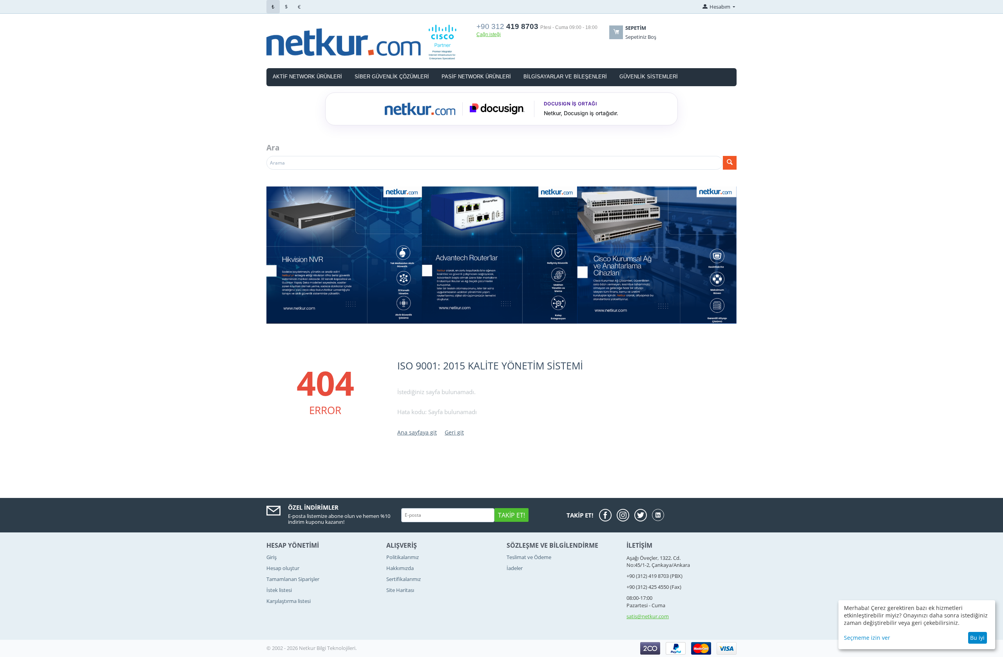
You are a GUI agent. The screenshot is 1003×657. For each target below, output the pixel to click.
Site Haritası (400, 590)
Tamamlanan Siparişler (292, 579)
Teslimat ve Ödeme (529, 557)
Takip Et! (511, 515)
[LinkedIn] (658, 515)
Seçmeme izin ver (867, 637)
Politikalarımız (402, 557)
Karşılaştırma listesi (288, 601)
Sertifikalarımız (403, 579)
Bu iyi (977, 637)
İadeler (515, 568)
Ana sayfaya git (417, 432)
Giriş (271, 557)
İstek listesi (279, 590)
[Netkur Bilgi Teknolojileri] (366, 41)
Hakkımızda (400, 568)
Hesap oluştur (282, 568)
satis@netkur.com (647, 616)
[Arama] (730, 163)
